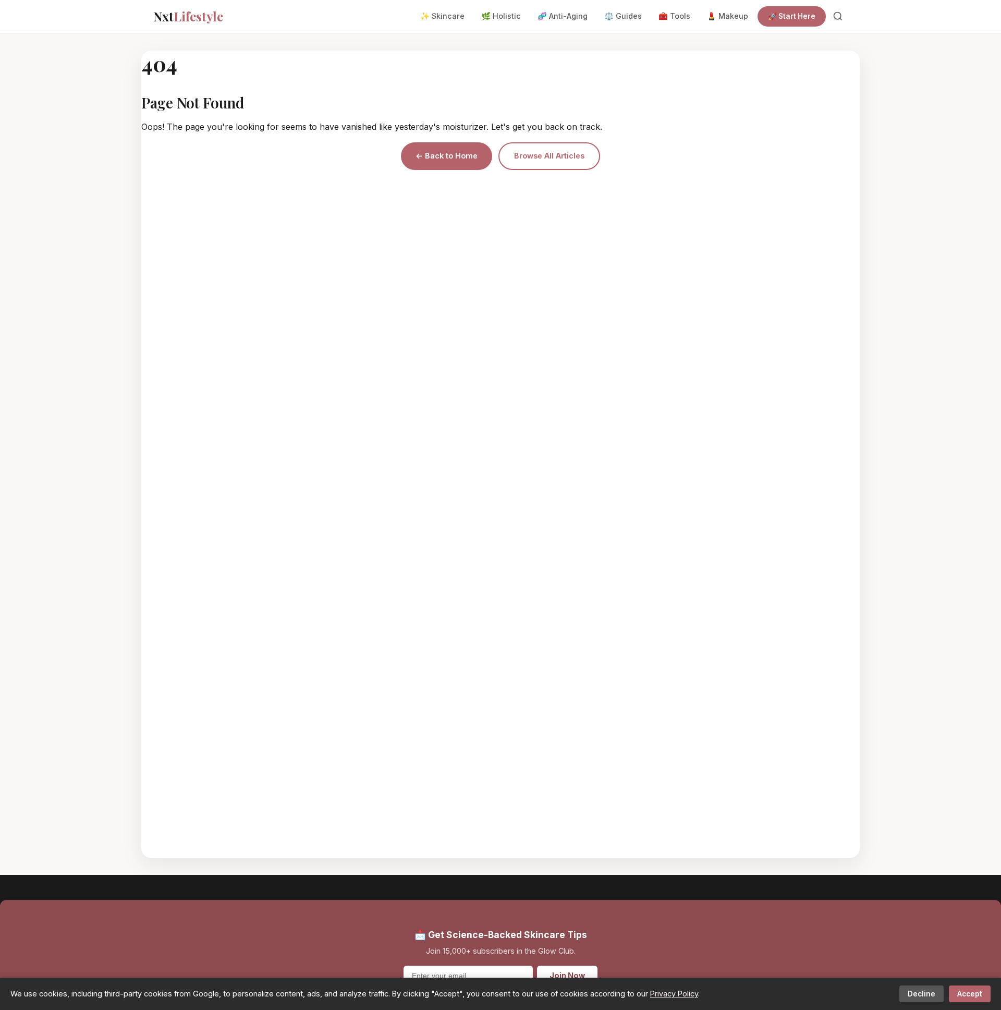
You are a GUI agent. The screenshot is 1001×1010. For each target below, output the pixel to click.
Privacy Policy (674, 993)
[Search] (838, 16)
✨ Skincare (442, 15)
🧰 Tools (674, 15)
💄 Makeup (727, 15)
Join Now (567, 975)
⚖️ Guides (623, 15)
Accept (969, 994)
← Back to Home (447, 155)
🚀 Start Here (791, 16)
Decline (921, 994)
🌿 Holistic (501, 15)
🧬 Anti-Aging (563, 15)
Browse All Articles (549, 155)
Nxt (188, 16)
